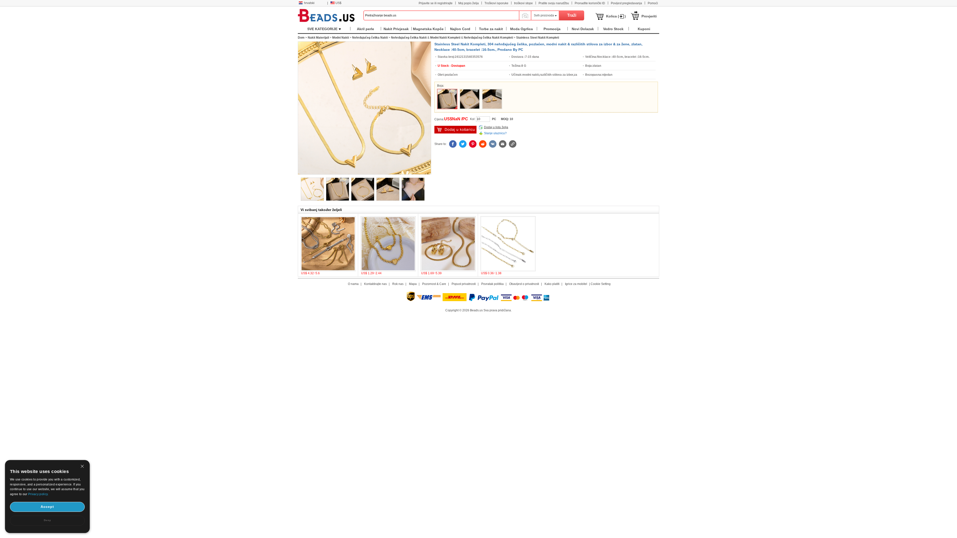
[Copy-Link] (512, 144)
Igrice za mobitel (576, 284)
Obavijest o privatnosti (524, 284)
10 (511, 119)
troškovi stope (523, 3)
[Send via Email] (502, 144)
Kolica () (616, 16)
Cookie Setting (601, 284)
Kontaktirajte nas (375, 284)
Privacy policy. (38, 494)
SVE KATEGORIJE (322, 29)
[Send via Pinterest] (473, 144)
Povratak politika (492, 284)
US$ (338, 3)
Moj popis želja (468, 3)
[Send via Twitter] (463, 144)
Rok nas (397, 284)
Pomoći (653, 3)
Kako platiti (552, 284)
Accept (47, 507)
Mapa (413, 284)
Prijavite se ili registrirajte (436, 3)
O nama (353, 284)
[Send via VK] (492, 144)
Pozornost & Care (434, 284)
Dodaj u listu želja (496, 127)
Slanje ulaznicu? (495, 133)
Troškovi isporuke (496, 3)
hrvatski (309, 3)
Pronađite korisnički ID (590, 3)
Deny (47, 520)
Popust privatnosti (464, 284)
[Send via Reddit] (482, 144)
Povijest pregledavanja (626, 3)
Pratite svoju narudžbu (554, 3)
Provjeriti (649, 16)
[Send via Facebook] (453, 144)
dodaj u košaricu (455, 130)
